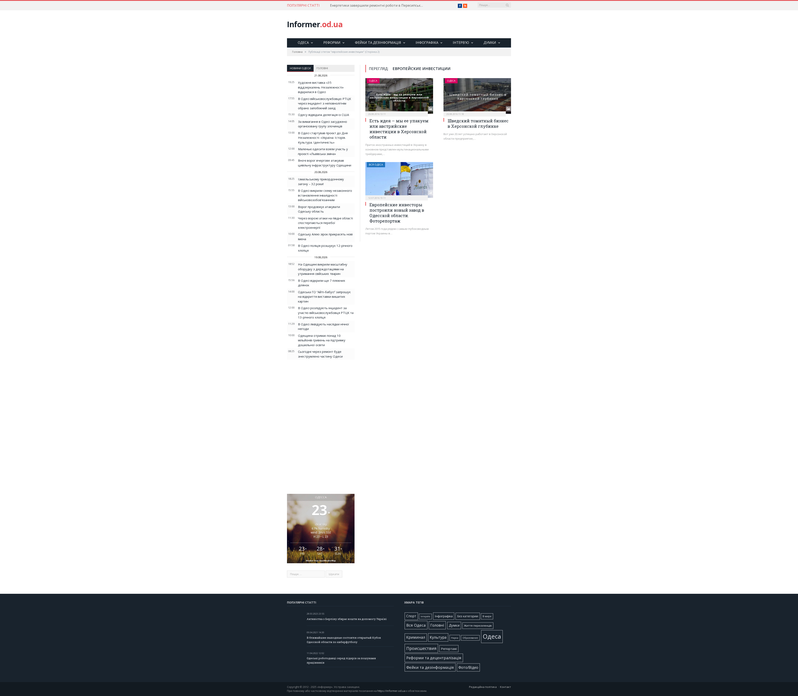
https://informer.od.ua (391, 691)
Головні (322, 68)
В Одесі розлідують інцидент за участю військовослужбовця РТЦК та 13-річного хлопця (325, 312)
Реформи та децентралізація (433, 657)
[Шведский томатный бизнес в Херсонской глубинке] (477, 96)
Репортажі (449, 649)
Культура (438, 637)
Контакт (505, 687)
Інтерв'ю (425, 616)
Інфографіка (427, 42)
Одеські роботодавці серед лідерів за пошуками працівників (341, 660)
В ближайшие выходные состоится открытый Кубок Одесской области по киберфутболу (344, 640)
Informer (315, 24)
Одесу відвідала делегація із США (323, 115)
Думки (490, 42)
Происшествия (421, 648)
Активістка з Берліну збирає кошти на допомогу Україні (347, 619)
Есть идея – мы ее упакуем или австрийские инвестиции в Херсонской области (399, 129)
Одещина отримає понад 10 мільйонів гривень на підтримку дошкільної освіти (321, 340)
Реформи (331, 42)
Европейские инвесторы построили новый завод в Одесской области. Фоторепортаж (396, 213)
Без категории (467, 616)
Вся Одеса (376, 164)
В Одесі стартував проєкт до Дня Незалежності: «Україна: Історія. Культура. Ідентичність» (323, 137)
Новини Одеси (300, 68)
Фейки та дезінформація (378, 42)
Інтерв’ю (461, 42)
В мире (487, 616)
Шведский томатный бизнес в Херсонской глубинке (478, 123)
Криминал (415, 637)
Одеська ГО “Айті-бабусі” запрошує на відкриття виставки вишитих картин (324, 296)
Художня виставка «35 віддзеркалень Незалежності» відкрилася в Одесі (321, 87)
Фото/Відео (468, 667)
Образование (470, 637)
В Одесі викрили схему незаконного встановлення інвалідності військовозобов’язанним (325, 195)
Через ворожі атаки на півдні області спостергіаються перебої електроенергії (325, 223)
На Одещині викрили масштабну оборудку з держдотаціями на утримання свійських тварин (322, 269)
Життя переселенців (478, 625)
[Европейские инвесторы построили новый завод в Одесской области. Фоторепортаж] (399, 180)
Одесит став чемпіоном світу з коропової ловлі (369, 5)
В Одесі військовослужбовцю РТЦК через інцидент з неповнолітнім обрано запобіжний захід (324, 103)
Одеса (303, 42)
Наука (454, 637)
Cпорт (411, 616)
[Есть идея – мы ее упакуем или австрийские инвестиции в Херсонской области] (399, 96)
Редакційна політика (483, 687)
